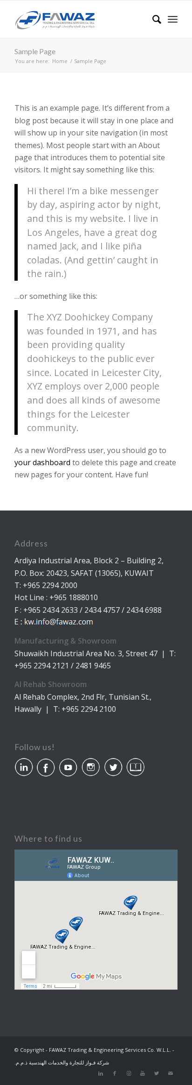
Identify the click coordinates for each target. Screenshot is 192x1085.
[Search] (152, 19)
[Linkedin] (101, 1073)
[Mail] (171, 1073)
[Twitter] (157, 1073)
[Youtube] (143, 1073)
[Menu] (173, 19)
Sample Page (34, 51)
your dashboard (42, 462)
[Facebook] (115, 1073)
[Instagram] (129, 1073)
